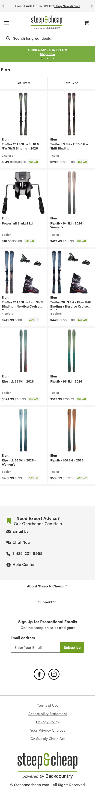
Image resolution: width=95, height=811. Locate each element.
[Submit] (8, 38)
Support (45, 601)
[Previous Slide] (3, 6)
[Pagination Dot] (41, 59)
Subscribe (72, 647)
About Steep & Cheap (45, 585)
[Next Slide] (92, 6)
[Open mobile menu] (6, 23)
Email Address (23, 637)
